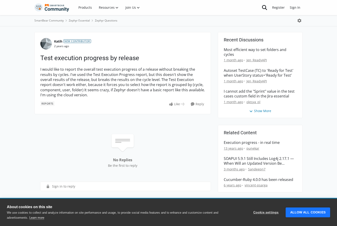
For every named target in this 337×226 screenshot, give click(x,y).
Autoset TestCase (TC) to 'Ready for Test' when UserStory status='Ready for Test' (258, 73)
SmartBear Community (49, 20)
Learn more (36, 217)
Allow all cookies (308, 212)
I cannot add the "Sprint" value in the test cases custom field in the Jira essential (259, 94)
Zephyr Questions (106, 20)
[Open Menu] (299, 20)
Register (278, 7)
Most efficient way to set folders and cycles (255, 52)
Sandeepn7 (256, 169)
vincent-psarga (256, 185)
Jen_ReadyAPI (256, 60)
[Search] (264, 7)
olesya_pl (253, 102)
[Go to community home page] (51, 7)
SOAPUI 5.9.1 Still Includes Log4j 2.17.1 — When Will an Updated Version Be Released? (259, 161)
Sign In (295, 7)
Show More (262, 111)
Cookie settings (266, 212)
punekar (252, 148)
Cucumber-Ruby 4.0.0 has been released (258, 179)
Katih (58, 41)
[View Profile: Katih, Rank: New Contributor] (46, 43)
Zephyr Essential (79, 20)
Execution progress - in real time (252, 142)
